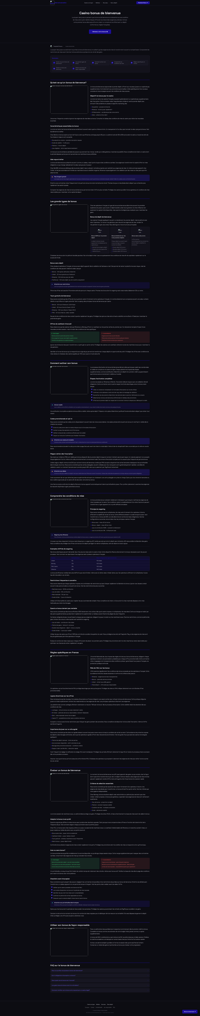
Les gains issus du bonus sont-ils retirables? (65, 985)
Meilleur (98, 3)
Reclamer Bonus (142, 2)
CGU (114, 1007)
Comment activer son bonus (100, 62)
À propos (87, 1007)
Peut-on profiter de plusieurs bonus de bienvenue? (67, 970)
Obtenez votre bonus (99, 31)
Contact (92, 1007)
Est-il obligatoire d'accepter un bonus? (64, 975)
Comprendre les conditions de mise (119, 62)
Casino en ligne (88, 3)
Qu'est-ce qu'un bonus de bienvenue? (62, 62)
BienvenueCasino (60, 3)
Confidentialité (99, 1007)
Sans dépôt (114, 3)
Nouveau (105, 3)
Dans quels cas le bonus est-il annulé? (63, 980)
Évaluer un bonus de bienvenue (61, 68)
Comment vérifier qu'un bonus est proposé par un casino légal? (71, 990)
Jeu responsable (108, 1007)
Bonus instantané (189, 1011)
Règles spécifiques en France (139, 62)
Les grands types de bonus (80, 62)
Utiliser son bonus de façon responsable (80, 68)
